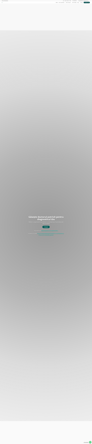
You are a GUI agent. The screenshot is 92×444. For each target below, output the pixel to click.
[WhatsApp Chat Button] (90, 442)
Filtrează (46, 226)
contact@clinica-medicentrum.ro (83, 0)
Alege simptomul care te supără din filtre (49, 230)
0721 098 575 (75, 0)
